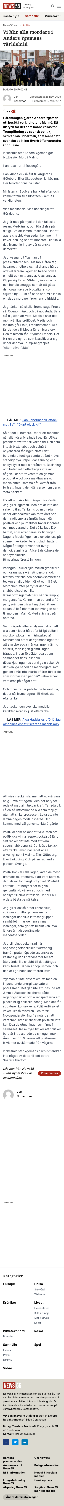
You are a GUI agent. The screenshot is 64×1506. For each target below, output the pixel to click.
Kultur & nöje (41, 1313)
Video (7, 1368)
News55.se (10, 25)
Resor (38, 1331)
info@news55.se (25, 1434)
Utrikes (7, 1360)
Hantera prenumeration (13, 1459)
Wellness (39, 1294)
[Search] (53, 6)
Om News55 (42, 1457)
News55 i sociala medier (45, 1474)
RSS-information (14, 1472)
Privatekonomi (14, 1331)
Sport (37, 1323)
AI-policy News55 (15, 1487)
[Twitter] (15, 1442)
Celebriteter (41, 1308)
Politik (26, 25)
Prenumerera (49, 1073)
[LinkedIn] (25, 1442)
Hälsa (38, 1284)
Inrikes (7, 1350)
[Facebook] (6, 1442)
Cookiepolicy (43, 1480)
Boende (8, 1336)
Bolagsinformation (46, 1465)
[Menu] (59, 6)
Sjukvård (39, 1289)
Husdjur (9, 1284)
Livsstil (39, 1302)
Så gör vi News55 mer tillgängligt (46, 1489)
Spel (37, 1344)
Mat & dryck (41, 1318)
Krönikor (9, 1302)
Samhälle (32, 16)
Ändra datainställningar (18, 1497)
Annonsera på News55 (12, 1467)
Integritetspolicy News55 (14, 1482)
